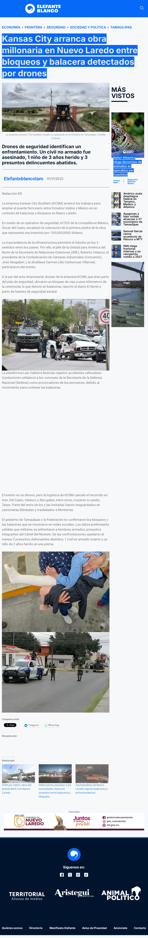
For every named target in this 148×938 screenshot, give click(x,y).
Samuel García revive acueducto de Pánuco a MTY (133, 235)
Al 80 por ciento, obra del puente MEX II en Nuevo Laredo (16, 788)
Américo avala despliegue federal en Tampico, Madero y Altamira (132, 200)
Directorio (36, 928)
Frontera (33, 27)
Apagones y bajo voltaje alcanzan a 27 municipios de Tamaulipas (132, 219)
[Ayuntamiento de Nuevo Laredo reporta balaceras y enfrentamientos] (92, 773)
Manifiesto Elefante (62, 928)
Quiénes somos (12, 928)
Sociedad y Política (88, 27)
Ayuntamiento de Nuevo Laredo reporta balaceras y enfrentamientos (92, 788)
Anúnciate (120, 928)
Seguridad (56, 27)
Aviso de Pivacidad (94, 928)
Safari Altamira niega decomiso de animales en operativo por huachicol (127, 166)
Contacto (140, 928)
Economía (11, 27)
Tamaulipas (121, 27)
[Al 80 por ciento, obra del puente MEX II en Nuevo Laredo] (18, 773)
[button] (142, 8)
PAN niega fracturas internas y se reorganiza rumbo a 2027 (132, 251)
